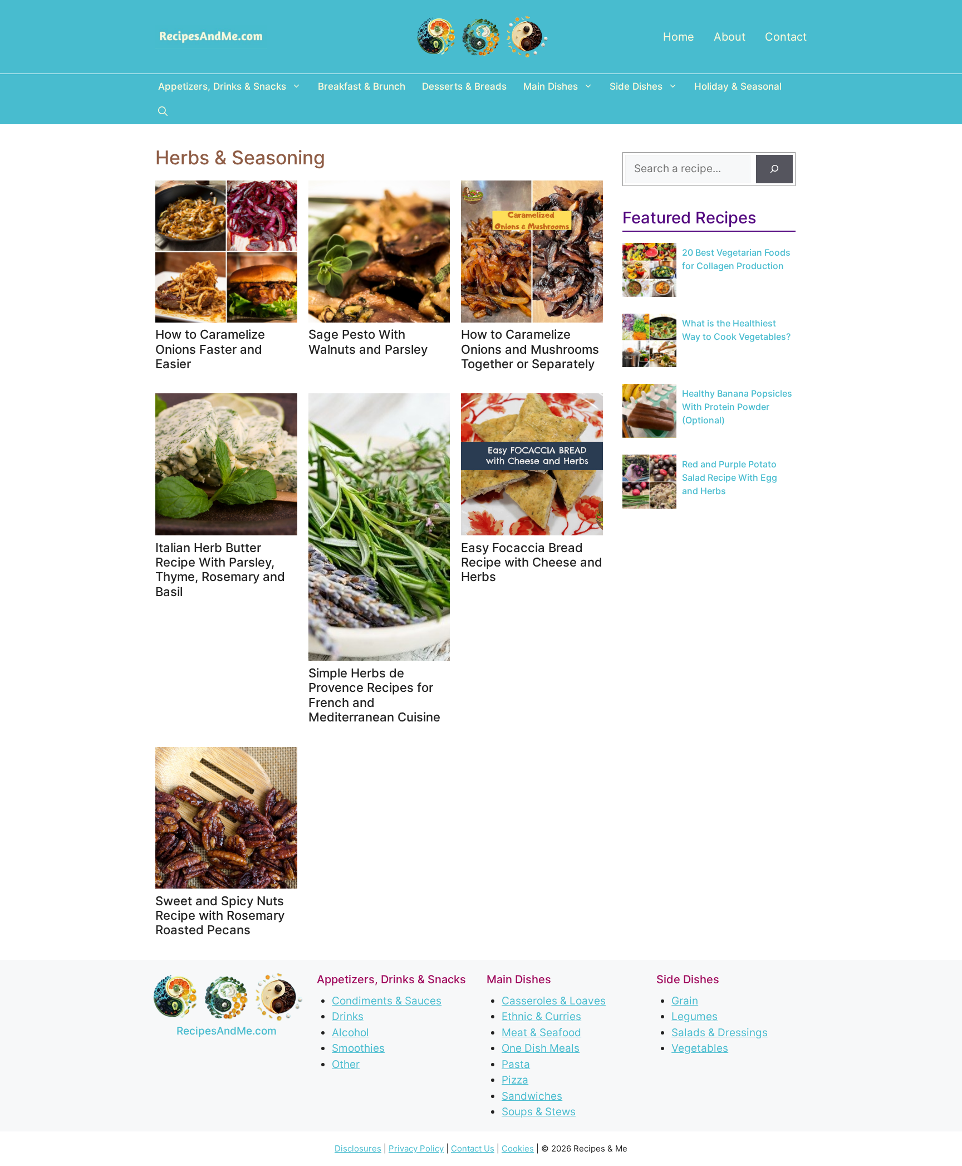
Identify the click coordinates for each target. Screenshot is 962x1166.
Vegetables (699, 1048)
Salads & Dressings (719, 1032)
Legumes (694, 1016)
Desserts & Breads (464, 86)
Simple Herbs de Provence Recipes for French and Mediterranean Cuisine (374, 695)
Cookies (518, 1148)
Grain (684, 1000)
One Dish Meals (541, 1048)
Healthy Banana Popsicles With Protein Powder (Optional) (737, 407)
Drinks (348, 1016)
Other (346, 1064)
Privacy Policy (416, 1148)
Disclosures (358, 1148)
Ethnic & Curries (541, 1016)
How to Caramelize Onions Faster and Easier (210, 349)
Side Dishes (636, 86)
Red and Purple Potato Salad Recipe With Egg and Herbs (729, 477)
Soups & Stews (539, 1111)
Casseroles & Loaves (554, 1000)
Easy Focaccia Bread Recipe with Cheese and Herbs (531, 562)
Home (678, 36)
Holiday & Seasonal (738, 86)
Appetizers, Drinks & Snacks (222, 86)
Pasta (516, 1064)
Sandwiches (532, 1096)
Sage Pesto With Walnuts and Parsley (368, 341)
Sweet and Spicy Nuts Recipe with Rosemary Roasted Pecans (219, 916)
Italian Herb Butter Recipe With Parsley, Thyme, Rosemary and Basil (220, 569)
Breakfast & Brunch (361, 86)
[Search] (774, 169)
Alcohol (350, 1032)
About (729, 36)
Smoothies (358, 1048)
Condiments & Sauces (386, 1000)
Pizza (515, 1080)
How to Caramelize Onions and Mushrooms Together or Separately (530, 349)
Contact (786, 36)
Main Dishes (550, 86)
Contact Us (472, 1148)
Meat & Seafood (541, 1032)
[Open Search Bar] (163, 111)
